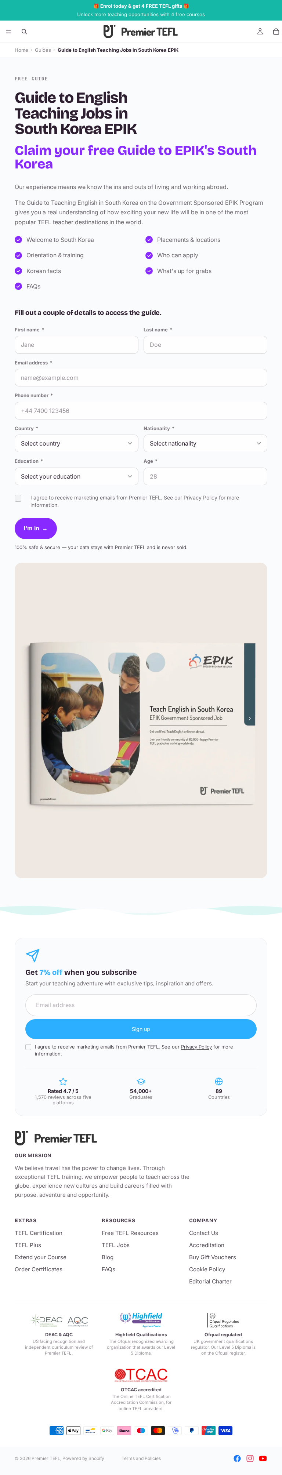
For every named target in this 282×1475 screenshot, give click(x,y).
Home (21, 50)
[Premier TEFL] (103, 1138)
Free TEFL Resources (130, 1232)
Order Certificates (38, 1269)
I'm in (36, 528)
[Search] (24, 31)
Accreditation (206, 1245)
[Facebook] (237, 1458)
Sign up (141, 1029)
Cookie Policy (207, 1269)
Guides (43, 50)
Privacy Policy (200, 497)
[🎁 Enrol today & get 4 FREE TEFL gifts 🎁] (141, 10)
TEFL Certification (38, 1232)
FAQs (108, 1269)
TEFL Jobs (116, 1245)
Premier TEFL (46, 1458)
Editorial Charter (210, 1281)
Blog (107, 1257)
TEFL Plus (28, 1245)
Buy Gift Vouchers (212, 1257)
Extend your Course (40, 1257)
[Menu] (8, 31)
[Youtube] (262, 1458)
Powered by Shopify (83, 1458)
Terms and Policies (141, 1458)
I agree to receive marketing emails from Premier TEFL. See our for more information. (134, 1050)
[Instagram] (250, 1458)
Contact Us (203, 1232)
